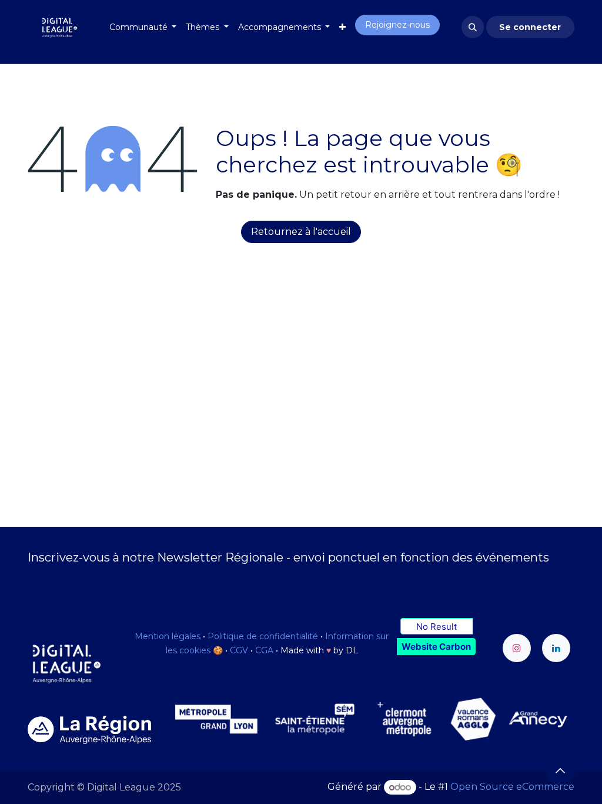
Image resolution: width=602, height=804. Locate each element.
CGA (264, 650)
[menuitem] (143, 27)
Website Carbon (436, 646)
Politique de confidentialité (263, 636)
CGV (239, 650)
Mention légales (167, 636)
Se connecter (530, 27)
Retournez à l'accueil (301, 231)
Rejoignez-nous (397, 24)
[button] (472, 27)
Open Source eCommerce (512, 787)
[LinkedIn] (556, 648)
